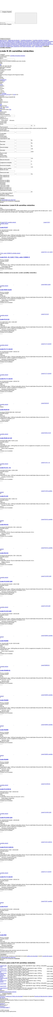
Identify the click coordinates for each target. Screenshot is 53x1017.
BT (48, 45)
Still (21, 46)
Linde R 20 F (4, 906)
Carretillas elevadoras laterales (25, 44)
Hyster (11, 46)
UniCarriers (28, 46)
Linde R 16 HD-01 (5, 789)
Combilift (7, 46)
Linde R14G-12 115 (6, 438)
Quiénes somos (4, 991)
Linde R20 (3, 935)
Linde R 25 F (4, 227)
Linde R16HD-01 (5, 670)
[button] (26, 31)
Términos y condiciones (6, 996)
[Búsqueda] (26, 18)
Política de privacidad (17, 996)
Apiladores (28, 41)
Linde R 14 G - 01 (5, 467)
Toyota (23, 46)
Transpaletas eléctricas (9, 42)
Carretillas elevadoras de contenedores (9, 45)
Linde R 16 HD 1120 (6, 581)
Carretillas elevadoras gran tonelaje (24, 42)
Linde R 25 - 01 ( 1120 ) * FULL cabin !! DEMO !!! (15, 257)
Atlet (46, 45)
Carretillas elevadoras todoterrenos (8, 44)
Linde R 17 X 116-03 (6, 349)
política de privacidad (32, 956)
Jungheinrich (16, 46)
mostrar (2, 198)
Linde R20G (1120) (6, 289)
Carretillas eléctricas (20, 41)
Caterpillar (2, 46)
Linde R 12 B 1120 (5, 611)
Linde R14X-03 (4, 409)
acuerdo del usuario (47, 956)
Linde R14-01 (4, 524)
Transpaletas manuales (25, 45)
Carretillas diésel (10, 41)
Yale (33, 46)
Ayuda (9, 991)
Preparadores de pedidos (39, 44)
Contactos (13, 991)
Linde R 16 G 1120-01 (6, 847)
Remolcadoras (49, 44)
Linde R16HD (4, 640)
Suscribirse (3, 954)
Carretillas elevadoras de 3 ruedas (39, 41)
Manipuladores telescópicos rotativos (42, 42)
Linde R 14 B (4, 496)
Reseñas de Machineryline (41, 996)
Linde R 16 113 (4, 319)
